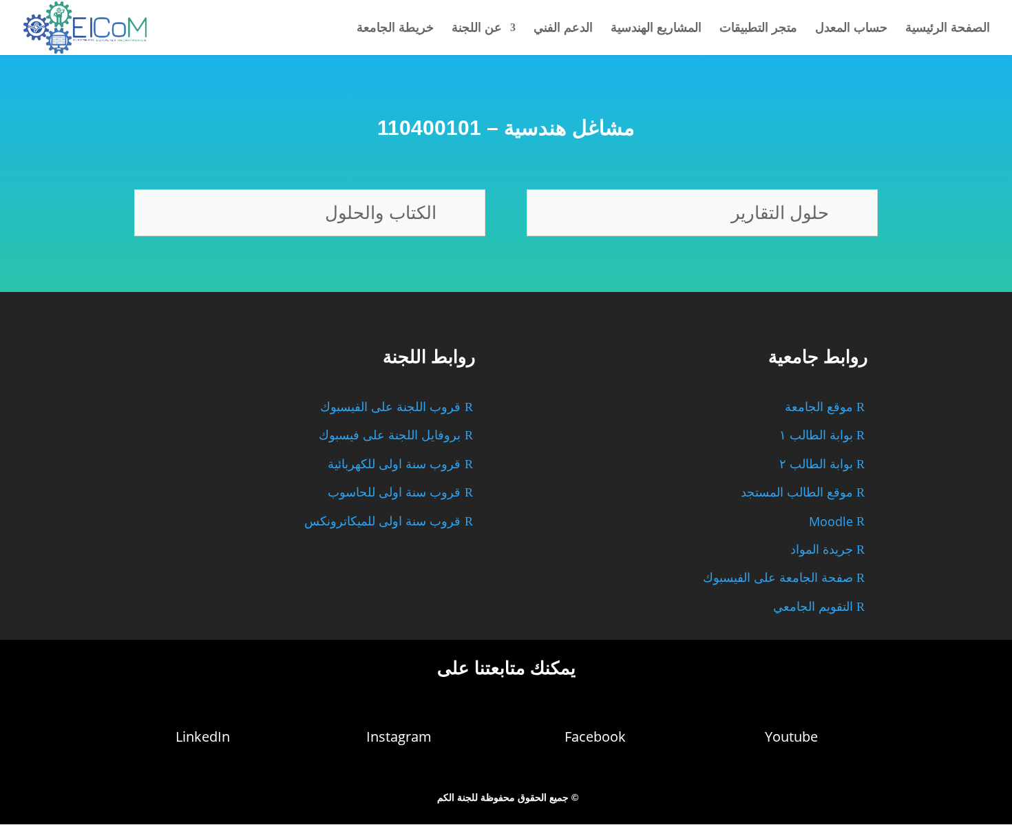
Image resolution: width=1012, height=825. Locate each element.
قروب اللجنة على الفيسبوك (390, 407)
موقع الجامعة (819, 407)
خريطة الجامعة (395, 28)
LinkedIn (203, 736)
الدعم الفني (563, 28)
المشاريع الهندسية (656, 28)
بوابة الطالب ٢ (816, 464)
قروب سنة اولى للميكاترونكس (382, 521)
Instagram (399, 736)
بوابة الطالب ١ (816, 435)
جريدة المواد (821, 549)
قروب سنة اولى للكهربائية (394, 464)
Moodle (831, 521)
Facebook (595, 736)
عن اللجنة (477, 28)
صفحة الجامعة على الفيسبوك (778, 578)
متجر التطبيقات (758, 28)
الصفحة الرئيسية (947, 28)
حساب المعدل (851, 28)
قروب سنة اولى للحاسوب (394, 492)
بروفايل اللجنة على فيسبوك (390, 435)
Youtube (791, 736)
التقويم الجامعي (813, 607)
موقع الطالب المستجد (797, 492)
